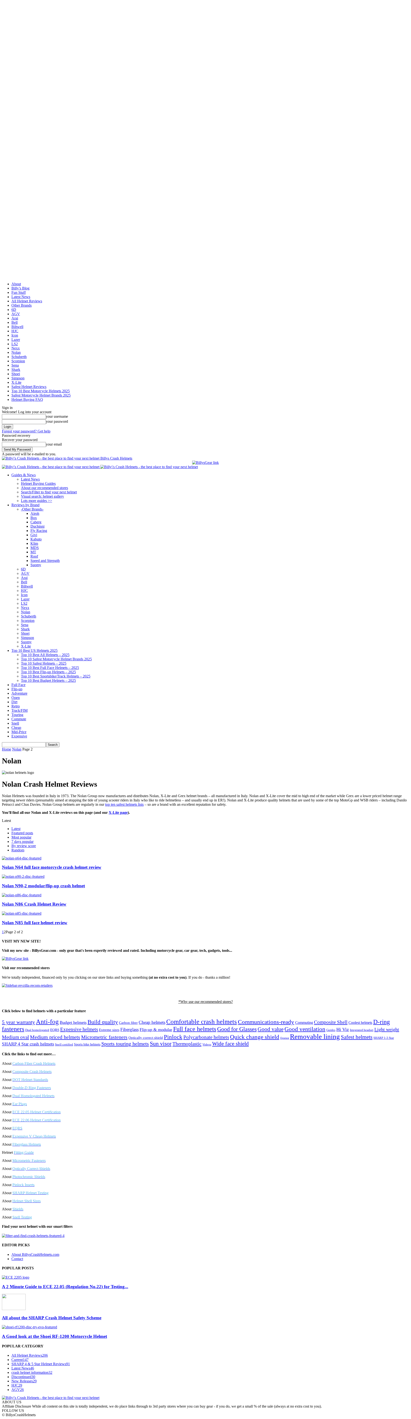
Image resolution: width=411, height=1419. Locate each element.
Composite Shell (330, 1022)
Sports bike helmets (87, 1044)
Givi (33, 535)
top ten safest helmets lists (124, 804)
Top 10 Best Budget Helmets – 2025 (48, 680)
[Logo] (51, 467)
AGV (15, 314)
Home (6, 749)
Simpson (17, 378)
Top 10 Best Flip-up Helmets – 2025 (48, 672)
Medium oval (15, 1037)
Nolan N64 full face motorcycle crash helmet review (51, 867)
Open (15, 698)
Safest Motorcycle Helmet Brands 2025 (41, 395)
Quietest (284, 1038)
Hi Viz (342, 1029)
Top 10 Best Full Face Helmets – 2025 (50, 668)
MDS (34, 548)
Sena (15, 365)
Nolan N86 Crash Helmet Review (34, 904)
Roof (34, 556)
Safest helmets (356, 1037)
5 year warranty (18, 1022)
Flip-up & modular (156, 1029)
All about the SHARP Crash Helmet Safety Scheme (51, 1317)
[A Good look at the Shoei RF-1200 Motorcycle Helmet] (29, 1327)
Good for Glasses (237, 1029)
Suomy (35, 565)
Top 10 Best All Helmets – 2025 (45, 655)
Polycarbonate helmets (206, 1037)
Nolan (16, 352)
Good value (271, 1029)
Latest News (20, 297)
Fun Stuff (18, 292)
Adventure (19, 693)
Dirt (14, 702)
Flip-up (16, 689)
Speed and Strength (45, 561)
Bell (14, 322)
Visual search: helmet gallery (42, 496)
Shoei (15, 374)
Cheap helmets (152, 1022)
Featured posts (22, 833)
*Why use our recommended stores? (205, 1002)
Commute (18, 719)
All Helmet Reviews (26, 301)
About (16, 284)
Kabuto (36, 539)
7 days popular (22, 842)
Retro (15, 706)
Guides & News (23, 475)
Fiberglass (129, 1029)
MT (33, 552)
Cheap (16, 728)
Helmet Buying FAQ (27, 400)
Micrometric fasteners (104, 1037)
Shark (15, 370)
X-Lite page (118, 812)
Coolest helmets (360, 1023)
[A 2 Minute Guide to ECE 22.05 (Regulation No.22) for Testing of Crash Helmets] (15, 1277)
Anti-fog (47, 1021)
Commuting (304, 1023)
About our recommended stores (44, 488)
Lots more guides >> (36, 501)
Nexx (15, 348)
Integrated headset (361, 1030)
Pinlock (173, 1036)
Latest (15, 829)
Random (17, 850)
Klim (34, 543)
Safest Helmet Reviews (28, 387)
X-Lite (16, 382)
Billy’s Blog (20, 288)
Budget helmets (73, 1022)
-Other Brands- (32, 509)
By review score (23, 846)
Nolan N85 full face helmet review (34, 922)
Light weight (386, 1029)
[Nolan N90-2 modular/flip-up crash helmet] (23, 876)
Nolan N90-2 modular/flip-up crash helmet (43, 885)
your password (57, 421)
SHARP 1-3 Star (383, 1038)
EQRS (54, 1030)
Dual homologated (37, 1030)
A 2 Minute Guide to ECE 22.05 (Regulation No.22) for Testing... (65, 1286)
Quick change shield (254, 1036)
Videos (206, 1044)
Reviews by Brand (25, 505)
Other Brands (21, 305)
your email (54, 444)
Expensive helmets (79, 1029)
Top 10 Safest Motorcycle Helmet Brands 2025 (56, 659)
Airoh (34, 513)
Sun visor (160, 1044)
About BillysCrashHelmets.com (35, 1254)
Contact (17, 1259)
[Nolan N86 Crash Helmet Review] (21, 895)
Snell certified (64, 1044)
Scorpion (18, 361)
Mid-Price (18, 732)
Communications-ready (266, 1022)
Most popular (21, 837)
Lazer (15, 340)
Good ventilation (304, 1029)
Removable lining (315, 1036)
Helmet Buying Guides (38, 483)
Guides (330, 1030)
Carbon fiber (128, 1023)
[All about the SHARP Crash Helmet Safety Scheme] (14, 1309)
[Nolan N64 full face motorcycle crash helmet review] (21, 858)
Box (33, 518)
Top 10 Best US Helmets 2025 (34, 650)
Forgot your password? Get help (26, 431)
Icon (14, 335)
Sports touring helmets (125, 1044)
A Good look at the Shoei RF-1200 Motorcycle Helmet (54, 1336)
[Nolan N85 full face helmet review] (21, 913)
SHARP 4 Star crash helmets (28, 1043)
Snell (15, 723)
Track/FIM (19, 710)
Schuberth (19, 357)
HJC (14, 331)
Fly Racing (38, 531)
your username (57, 416)
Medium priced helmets (55, 1037)
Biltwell (17, 327)
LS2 (14, 344)
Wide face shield (230, 1044)
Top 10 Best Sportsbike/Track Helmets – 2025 (55, 676)
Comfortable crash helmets (201, 1021)
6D (13, 310)
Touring (17, 715)
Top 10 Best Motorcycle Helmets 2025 (40, 391)
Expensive (19, 736)
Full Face (18, 685)
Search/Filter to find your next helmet (49, 492)
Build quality (103, 1022)
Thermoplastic (186, 1044)
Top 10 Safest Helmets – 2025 (43, 663)
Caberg (35, 522)
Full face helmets (194, 1029)
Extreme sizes (109, 1030)
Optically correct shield (145, 1038)
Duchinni (37, 526)
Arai (14, 318)
